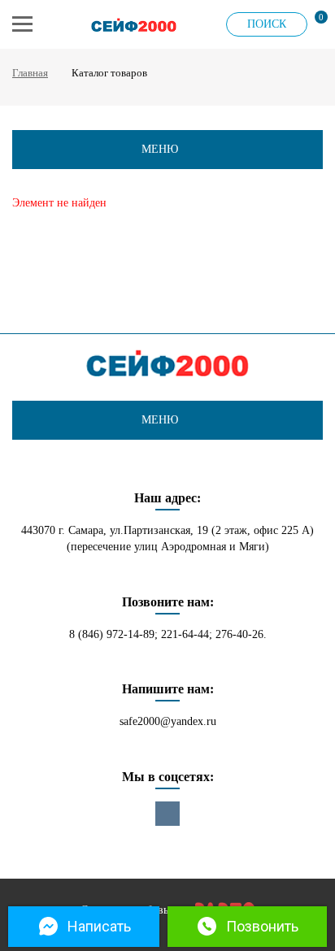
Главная (30, 72)
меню (159, 149)
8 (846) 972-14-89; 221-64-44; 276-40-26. (168, 634)
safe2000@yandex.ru (168, 721)
